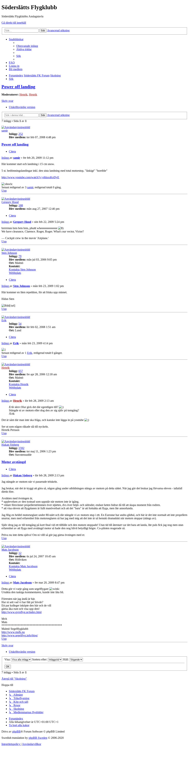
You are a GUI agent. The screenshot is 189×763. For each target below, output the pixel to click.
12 (19, 553)
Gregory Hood (10, 202)
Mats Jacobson (10, 549)
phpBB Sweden (38, 737)
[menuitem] (27, 45)
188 (20, 205)
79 (19, 256)
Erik (3, 320)
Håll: (66, 659)
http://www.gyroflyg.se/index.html (21, 612)
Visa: (7, 659)
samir (4, 130)
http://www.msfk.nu (13, 632)
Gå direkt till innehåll (13, 22)
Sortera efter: (40, 659)
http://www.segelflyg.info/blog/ (19, 635)
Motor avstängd (13, 462)
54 (19, 323)
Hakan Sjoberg (10, 444)
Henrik (23, 94)
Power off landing (18, 86)
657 (20, 371)
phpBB (16, 731)
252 (20, 133)
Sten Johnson (9, 252)
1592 (21, 448)
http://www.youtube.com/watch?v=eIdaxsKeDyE (30, 177)
